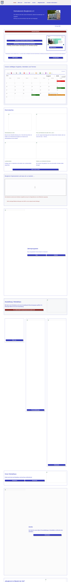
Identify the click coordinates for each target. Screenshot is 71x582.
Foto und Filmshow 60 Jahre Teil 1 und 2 (45, 132)
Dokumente (56, 464)
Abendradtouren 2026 (9, 132)
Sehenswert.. (47, 534)
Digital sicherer (53, 47)
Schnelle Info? (56, 57)
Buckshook (34, 480)
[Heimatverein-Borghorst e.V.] (2, 2)
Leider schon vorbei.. (35, 169)
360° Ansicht (15, 57)
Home (14, 2)
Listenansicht (63, 71)
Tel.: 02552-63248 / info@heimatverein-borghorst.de (24, 309)
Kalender (56, 255)
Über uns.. (14, 340)
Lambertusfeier (8, 161)
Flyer (37, 255)
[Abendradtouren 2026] (19, 122)
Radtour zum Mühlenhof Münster (43, 161)
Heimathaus (14, 480)
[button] (22, 2)
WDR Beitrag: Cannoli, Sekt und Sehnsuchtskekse (24, 43)
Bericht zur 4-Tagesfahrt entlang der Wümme (24, 40)
